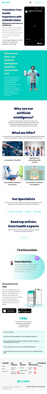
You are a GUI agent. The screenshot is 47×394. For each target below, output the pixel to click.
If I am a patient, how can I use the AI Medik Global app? (19, 347)
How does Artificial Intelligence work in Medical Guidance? (20, 336)
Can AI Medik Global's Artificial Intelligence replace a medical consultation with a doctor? (21, 341)
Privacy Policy (41, 386)
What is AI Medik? (8, 332)
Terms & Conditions (31, 386)
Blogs (3, 368)
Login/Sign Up (39, 2)
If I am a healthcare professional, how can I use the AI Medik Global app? (22, 352)
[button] (31, 2)
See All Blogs (23, 237)
